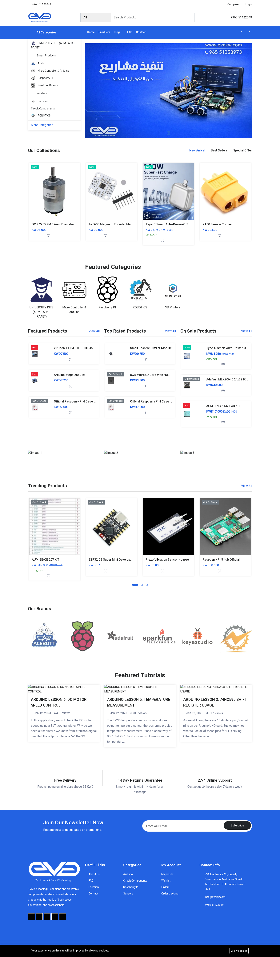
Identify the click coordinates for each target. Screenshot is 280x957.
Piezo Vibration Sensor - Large (167, 559)
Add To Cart (34, 181)
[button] (135, 584)
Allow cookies (239, 950)
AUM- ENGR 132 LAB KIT (223, 406)
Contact (141, 32)
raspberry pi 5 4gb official (221, 559)
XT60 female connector (220, 224)
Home (91, 32)
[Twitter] (39, 916)
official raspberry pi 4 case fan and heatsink (86, 401)
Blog (117, 32)
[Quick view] (34, 198)
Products (104, 32)
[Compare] (34, 190)
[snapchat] (62, 916)
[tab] (197, 150)
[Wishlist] (34, 207)
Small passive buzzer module (151, 348)
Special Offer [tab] (242, 150)
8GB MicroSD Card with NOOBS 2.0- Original (161, 375)
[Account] (232, 32)
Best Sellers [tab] (219, 150)
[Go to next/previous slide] (26, 204)
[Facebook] (31, 916)
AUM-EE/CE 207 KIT (45, 559)
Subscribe (237, 825)
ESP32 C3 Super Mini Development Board (117, 559)
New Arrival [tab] (197, 150)
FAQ (129, 32)
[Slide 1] (169, 133)
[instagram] (54, 916)
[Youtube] (47, 916)
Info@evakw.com (215, 896)
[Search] (190, 17)
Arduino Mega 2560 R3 (70, 375)
